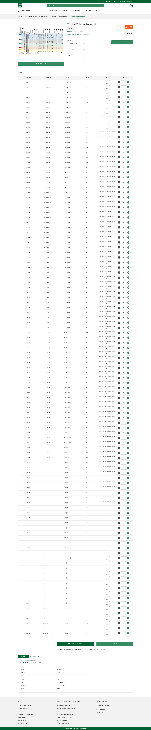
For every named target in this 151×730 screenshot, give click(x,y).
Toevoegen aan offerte (76, 644)
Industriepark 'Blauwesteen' (25, 714)
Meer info (128, 33)
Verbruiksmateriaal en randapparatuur (37, 16)
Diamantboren (63, 16)
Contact (88, 11)
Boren (54, 16)
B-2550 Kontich (22, 720)
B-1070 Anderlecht (62, 720)
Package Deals (53, 11)
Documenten (34, 656)
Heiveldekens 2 (22, 717)
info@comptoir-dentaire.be (67, 709)
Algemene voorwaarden (103, 706)
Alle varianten (41, 63)
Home (20, 16)
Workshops (77, 11)
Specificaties (23, 656)
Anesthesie (65, 11)
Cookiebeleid (101, 712)
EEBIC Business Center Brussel (65, 714)
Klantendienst (101, 701)
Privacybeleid (101, 709)
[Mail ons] (122, 5)
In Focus (98, 11)
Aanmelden (122, 42)
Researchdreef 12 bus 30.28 (64, 717)
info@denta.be (24, 709)
